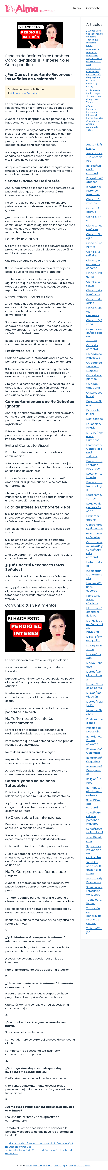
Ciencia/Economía (94, 245)
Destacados (94, 419)
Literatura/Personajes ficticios (94, 611)
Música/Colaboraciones (94, 675)
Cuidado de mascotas (94, 356)
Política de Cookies (80, 1165)
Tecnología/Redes (94, 901)
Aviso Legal (60, 1165)
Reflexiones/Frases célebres (94, 740)
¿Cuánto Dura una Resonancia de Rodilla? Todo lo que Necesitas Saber (94, 38)
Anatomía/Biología (94, 146)
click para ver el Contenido (24, 93)
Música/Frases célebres (94, 686)
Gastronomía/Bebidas (94, 535)
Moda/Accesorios (94, 647)
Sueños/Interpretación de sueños (94, 890)
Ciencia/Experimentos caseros (94, 264)
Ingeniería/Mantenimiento (94, 574)
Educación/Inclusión (94, 425)
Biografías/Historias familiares (93, 190)
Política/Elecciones (94, 721)
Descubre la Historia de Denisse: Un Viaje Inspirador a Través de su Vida (94, 57)
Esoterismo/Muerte (94, 475)
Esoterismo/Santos (94, 496)
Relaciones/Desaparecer (94, 770)
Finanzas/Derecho (93, 518)
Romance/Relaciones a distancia (94, 791)
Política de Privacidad (38, 1165)
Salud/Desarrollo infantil (94, 830)
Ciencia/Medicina (94, 301)
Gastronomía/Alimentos (94, 526)
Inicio (77, 8)
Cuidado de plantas (94, 377)
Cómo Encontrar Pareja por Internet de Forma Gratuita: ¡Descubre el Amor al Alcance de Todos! (94, 118)
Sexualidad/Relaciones (94, 880)
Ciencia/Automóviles (94, 227)
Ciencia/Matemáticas (94, 292)
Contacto (93, 8)
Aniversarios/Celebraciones (94, 157)
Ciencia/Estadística (94, 253)
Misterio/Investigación (94, 638)
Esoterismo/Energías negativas (94, 464)
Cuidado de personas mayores (94, 366)
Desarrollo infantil (93, 412)
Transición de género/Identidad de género (94, 916)
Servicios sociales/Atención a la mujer (93, 867)
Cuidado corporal (92, 347)
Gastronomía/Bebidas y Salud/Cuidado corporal (94, 549)
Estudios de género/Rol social (94, 507)
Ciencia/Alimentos (93, 201)
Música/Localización (93, 694)
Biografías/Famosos (94, 180)
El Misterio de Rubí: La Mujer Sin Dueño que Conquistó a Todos (93, 96)
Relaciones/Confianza (94, 751)
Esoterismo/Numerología (94, 486)
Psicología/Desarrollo (93, 729)
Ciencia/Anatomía (93, 210)
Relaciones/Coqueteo (94, 759)
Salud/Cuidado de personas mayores (93, 818)
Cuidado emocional (93, 385)
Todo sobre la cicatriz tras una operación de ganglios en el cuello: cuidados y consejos (93, 77)
